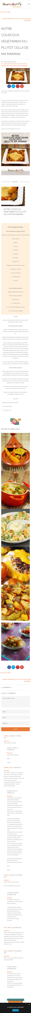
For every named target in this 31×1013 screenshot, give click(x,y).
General (20, 64)
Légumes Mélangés (22, 65)
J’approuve (15, 1010)
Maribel (6, 736)
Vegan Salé (13, 65)
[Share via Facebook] (9, 86)
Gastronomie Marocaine (10, 64)
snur (5, 927)
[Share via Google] (22, 86)
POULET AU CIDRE (5, 12)
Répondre (6, 741)
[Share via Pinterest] (18, 86)
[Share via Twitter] (13, 86)
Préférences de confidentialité (16, 1007)
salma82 (6, 875)
